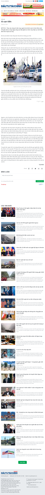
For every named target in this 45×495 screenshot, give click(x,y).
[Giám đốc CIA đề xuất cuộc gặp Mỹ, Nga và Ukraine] (8, 251)
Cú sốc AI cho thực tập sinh (23, 349)
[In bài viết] (42, 168)
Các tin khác (6, 206)
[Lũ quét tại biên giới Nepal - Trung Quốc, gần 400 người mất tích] (8, 366)
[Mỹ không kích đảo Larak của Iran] (8, 239)
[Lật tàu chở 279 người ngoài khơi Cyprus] (8, 227)
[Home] (2, 11)
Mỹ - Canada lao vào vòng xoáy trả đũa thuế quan (29, 412)
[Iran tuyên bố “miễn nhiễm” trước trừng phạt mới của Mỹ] (8, 391)
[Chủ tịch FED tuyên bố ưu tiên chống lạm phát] (8, 303)
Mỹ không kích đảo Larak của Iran (25, 235)
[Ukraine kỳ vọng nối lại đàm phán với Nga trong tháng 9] (8, 340)
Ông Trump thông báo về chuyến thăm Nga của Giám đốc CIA (29, 375)
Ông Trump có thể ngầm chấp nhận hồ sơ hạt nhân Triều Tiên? (28, 209)
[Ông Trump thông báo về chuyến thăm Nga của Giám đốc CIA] (8, 378)
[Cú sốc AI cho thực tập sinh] (8, 353)
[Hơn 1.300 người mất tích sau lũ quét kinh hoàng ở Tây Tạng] (8, 328)
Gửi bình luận (40, 181)
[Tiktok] (37, 1)
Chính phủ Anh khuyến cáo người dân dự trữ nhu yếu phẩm (29, 425)
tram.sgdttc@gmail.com (32, 475)
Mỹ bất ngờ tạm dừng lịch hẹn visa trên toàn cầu (29, 400)
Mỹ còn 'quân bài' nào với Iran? (24, 260)
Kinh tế (5, 10)
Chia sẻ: (25, 168)
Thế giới (3, 19)
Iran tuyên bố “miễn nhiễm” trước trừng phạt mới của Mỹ (29, 388)
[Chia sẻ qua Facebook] (32, 168)
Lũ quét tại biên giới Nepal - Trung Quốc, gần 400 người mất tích (29, 362)
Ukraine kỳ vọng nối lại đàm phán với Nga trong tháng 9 (29, 337)
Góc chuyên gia (10, 10)
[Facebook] (33, 1)
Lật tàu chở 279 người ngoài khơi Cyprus (27, 223)
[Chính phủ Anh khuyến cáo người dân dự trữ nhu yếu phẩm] (8, 428)
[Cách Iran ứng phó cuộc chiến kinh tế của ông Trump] (8, 453)
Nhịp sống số (28, 10)
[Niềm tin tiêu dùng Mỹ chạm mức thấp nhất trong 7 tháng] (8, 441)
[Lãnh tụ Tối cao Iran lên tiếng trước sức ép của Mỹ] (8, 291)
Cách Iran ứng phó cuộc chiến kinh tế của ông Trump (28, 450)
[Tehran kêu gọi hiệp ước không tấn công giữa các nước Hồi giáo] (8, 315)
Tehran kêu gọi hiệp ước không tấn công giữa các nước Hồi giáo (29, 312)
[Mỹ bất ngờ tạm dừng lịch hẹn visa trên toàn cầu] (8, 404)
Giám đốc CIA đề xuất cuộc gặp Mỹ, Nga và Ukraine (30, 247)
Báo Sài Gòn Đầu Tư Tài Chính (11, 6)
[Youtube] (35, 1)
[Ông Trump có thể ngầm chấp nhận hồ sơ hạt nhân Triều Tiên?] (8, 212)
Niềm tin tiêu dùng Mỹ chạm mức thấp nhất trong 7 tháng (29, 437)
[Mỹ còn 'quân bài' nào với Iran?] (8, 264)
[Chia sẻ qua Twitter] (35, 168)
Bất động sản (35, 10)
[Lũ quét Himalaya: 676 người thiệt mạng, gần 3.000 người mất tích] (8, 276)
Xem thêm (22, 462)
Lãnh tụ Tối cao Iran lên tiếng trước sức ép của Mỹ (29, 287)
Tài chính (16, 10)
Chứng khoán (22, 10)
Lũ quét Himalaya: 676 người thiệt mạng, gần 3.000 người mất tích (30, 273)
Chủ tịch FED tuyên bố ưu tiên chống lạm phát (28, 299)
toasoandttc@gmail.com (33, 486)
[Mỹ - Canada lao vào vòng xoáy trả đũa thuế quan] (8, 416)
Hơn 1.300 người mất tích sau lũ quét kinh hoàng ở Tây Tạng (29, 324)
